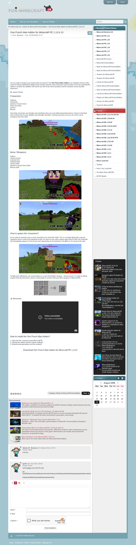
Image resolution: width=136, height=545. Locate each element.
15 (118, 396)
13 (111, 396)
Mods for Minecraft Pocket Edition (109, 67)
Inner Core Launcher (104, 168)
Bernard (20, 35)
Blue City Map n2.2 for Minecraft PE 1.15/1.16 (38, 437)
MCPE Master (102, 176)
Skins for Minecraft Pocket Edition (109, 90)
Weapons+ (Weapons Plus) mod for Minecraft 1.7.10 (40, 420)
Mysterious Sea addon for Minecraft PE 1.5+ (37, 403)
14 (114, 396)
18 (101, 399)
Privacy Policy (36, 543)
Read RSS (9, 2)
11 (101, 396)
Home (13, 22)
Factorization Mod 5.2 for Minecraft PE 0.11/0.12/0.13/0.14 (42, 428)
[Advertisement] (109, 219)
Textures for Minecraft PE (105, 74)
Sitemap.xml (46, 543)
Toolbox (99, 165)
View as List (122, 378)
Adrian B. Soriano (30, 448)
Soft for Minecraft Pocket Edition (108, 86)
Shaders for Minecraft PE (105, 78)
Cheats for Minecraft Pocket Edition (109, 94)
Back (85, 393)
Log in (122, 2)
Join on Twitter (48, 22)
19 (106, 399)
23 (122, 399)
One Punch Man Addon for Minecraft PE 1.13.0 (55, 350)
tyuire (25, 463)
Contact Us (19, 543)
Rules (27, 543)
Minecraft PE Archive (104, 59)
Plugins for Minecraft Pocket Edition (109, 97)
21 (114, 399)
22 (118, 399)
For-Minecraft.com (14, 27)
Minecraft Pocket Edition (105, 63)
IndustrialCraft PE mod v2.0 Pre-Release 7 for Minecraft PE (43, 411)
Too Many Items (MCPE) (105, 172)
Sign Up (110, 2)
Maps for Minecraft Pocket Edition (109, 71)
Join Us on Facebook (29, 22)
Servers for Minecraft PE (105, 101)
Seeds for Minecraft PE (105, 105)
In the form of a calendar (118, 378)
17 (97, 399)
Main (31, 9)
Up (11, 536)
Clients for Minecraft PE (105, 82)
